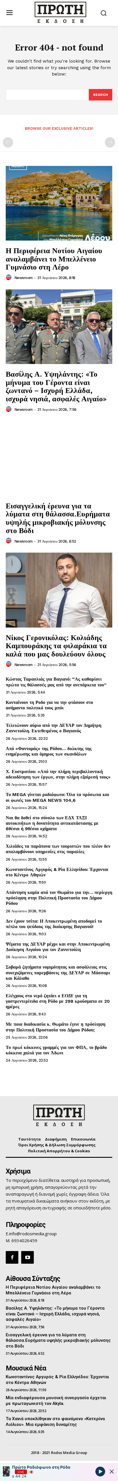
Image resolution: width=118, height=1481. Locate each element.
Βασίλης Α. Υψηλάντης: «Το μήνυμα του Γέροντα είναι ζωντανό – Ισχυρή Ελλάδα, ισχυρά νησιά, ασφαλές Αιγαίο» (56, 386)
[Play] (100, 1471)
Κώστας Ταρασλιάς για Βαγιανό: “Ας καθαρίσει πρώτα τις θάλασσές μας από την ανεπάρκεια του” (56, 681)
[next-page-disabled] (110, 142)
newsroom (23, 278)
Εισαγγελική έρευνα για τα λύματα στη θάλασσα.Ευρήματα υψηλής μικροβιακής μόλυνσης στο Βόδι (58, 518)
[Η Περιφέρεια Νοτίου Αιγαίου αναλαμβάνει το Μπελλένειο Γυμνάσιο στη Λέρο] (59, 203)
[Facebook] (12, 1257)
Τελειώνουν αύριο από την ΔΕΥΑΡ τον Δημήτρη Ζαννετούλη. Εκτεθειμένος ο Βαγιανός (53, 728)
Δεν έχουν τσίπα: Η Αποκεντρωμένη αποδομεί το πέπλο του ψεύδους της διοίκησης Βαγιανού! (54, 923)
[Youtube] (27, 1257)
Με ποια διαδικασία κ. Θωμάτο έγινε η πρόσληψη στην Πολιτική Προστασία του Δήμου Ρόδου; (55, 1026)
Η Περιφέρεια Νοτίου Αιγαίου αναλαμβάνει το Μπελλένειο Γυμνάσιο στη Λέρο (54, 258)
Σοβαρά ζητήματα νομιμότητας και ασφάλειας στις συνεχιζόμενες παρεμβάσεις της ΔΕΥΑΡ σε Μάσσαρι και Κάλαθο (58, 972)
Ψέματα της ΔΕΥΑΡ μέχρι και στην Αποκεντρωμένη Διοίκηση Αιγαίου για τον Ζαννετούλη (58, 946)
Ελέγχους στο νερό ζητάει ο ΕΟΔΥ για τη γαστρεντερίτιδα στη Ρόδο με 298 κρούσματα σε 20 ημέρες (58, 1001)
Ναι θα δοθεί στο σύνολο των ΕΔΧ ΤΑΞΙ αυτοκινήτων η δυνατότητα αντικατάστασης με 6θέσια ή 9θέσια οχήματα (52, 823)
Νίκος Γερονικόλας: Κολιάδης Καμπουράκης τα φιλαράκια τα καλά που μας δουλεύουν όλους (56, 645)
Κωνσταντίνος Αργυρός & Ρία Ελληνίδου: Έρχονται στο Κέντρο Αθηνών (57, 872)
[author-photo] (9, 277)
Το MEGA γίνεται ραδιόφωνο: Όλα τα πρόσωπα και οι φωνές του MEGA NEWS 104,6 (57, 797)
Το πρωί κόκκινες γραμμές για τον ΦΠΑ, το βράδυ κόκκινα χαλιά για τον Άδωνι (56, 1050)
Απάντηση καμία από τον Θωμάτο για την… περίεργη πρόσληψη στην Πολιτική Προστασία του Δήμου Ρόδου (59, 898)
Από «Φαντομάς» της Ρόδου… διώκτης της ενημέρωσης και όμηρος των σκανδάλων (49, 751)
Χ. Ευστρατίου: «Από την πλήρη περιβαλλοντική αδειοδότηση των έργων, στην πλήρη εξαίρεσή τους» (58, 774)
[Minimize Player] (111, 1471)
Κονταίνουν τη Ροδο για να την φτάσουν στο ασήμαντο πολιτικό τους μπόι (49, 705)
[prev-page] (8, 142)
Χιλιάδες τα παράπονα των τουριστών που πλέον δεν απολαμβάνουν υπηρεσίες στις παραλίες (58, 848)
